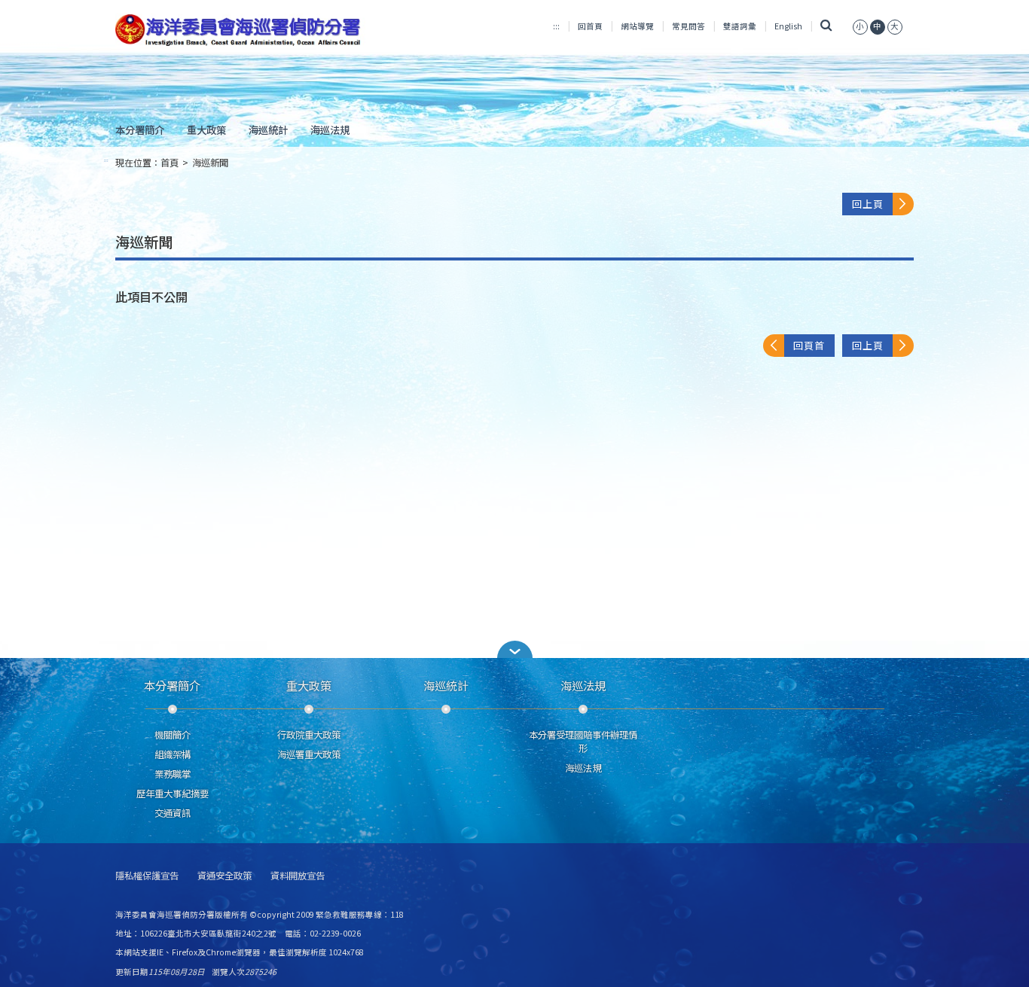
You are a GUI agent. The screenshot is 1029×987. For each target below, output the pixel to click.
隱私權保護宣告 (147, 876)
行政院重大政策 (308, 735)
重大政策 (206, 129)
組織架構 (172, 754)
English (788, 26)
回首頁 (590, 26)
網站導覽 (637, 26)
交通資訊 (172, 813)
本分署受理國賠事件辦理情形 (583, 741)
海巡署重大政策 (308, 754)
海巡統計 (268, 129)
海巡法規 (330, 129)
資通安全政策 (224, 876)
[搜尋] (826, 26)
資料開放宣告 (297, 876)
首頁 (169, 162)
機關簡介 (172, 735)
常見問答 (688, 26)
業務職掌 (172, 774)
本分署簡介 (139, 129)
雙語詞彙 (739, 26)
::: (556, 26)
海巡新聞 (210, 162)
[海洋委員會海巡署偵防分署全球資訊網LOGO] (240, 30)
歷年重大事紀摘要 (172, 793)
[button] (514, 649)
